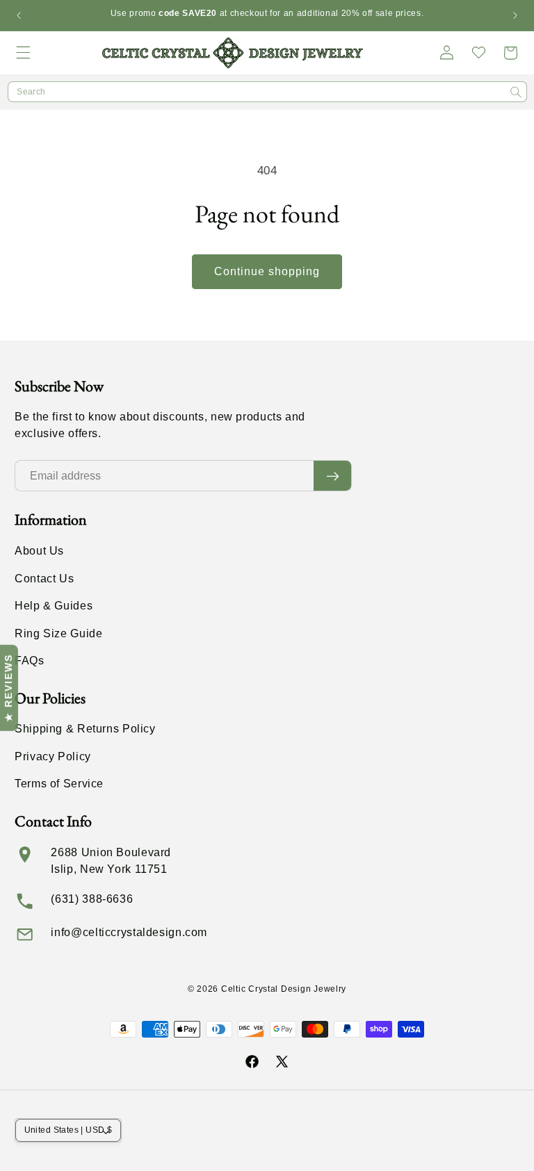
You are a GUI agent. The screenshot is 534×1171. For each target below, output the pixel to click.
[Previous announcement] (18, 15)
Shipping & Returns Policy (85, 729)
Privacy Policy (53, 756)
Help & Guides (53, 606)
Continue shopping (267, 271)
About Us (39, 551)
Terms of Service (59, 783)
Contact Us (44, 578)
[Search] (515, 92)
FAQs (29, 660)
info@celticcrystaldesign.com (129, 932)
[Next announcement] (515, 15)
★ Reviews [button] (8, 688)
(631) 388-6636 (92, 899)
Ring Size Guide (58, 633)
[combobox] (267, 91)
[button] (24, 53)
